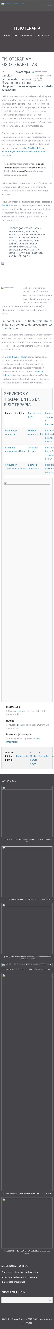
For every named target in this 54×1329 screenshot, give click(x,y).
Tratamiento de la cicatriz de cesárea (19, 1272)
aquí (19, 711)
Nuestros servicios (24, 35)
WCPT (5, 205)
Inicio (7, 35)
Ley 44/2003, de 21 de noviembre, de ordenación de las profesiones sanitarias (23, 151)
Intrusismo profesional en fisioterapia (20, 1276)
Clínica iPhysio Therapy (15, 356)
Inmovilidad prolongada (13, 1281)
